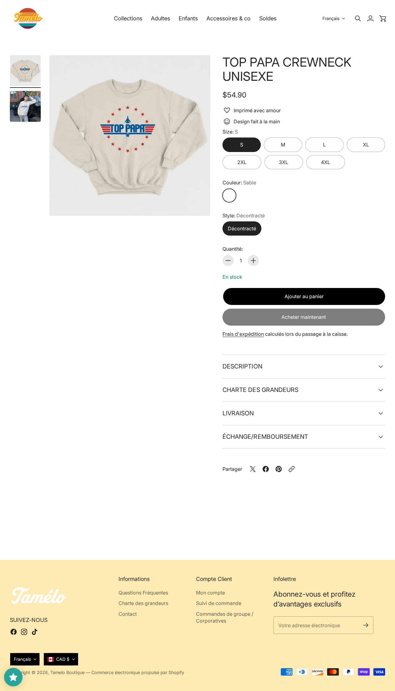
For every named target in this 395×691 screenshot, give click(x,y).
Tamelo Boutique (67, 672)
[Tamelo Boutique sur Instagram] (24, 631)
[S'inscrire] (365, 625)
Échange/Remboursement (265, 436)
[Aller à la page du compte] (370, 18)
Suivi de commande (218, 603)
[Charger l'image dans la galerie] (198, 204)
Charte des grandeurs (260, 389)
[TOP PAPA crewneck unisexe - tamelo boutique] (129, 135)
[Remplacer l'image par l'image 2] (25, 106)
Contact (127, 614)
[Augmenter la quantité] (253, 260)
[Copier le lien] (291, 469)
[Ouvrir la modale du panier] (382, 18)
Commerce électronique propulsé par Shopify (137, 672)
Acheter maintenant (303, 317)
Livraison (238, 413)
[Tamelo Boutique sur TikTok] (34, 631)
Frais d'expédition (243, 334)
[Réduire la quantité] (228, 260)
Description (242, 366)
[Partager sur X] (252, 469)
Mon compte (210, 593)
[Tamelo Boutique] (28, 18)
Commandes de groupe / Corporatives (224, 617)
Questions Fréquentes (143, 593)
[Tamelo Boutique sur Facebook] (13, 631)
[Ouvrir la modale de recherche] (358, 18)
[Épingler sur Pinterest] (278, 469)
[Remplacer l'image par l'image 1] (25, 70)
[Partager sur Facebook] (265, 469)
